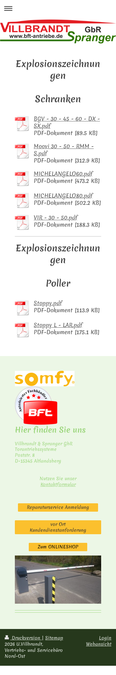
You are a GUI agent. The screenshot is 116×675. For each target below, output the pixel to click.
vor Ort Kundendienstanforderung (58, 527)
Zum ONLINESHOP (58, 547)
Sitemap (54, 638)
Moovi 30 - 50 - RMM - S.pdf (64, 149)
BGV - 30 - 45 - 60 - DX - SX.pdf (67, 122)
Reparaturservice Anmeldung (58, 507)
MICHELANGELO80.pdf (63, 195)
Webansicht (98, 644)
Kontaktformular (58, 484)
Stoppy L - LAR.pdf (58, 325)
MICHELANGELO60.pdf (63, 174)
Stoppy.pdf (48, 303)
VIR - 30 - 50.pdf (55, 217)
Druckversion (26, 638)
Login (105, 638)
